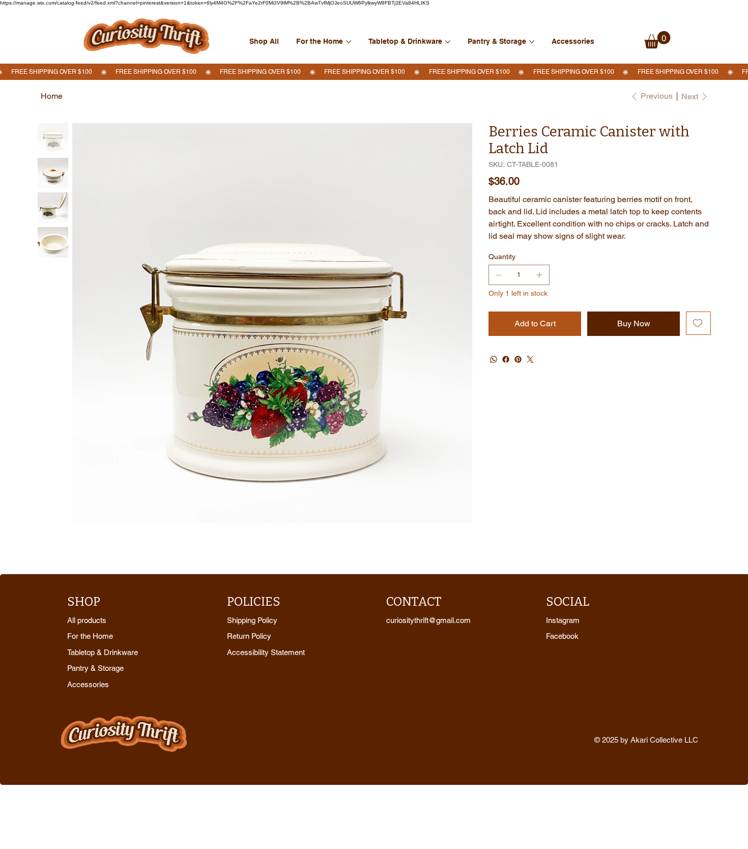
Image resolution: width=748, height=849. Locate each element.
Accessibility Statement (266, 652)
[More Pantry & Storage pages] (531, 41)
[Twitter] (530, 359)
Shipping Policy (252, 620)
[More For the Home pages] (348, 41)
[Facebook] (506, 359)
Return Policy (249, 636)
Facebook (562, 636)
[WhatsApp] (493, 359)
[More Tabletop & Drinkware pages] (447, 41)
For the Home (90, 636)
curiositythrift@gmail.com (428, 620)
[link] (657, 39)
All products (86, 620)
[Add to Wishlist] (698, 323)
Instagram (563, 620)
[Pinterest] (518, 359)
